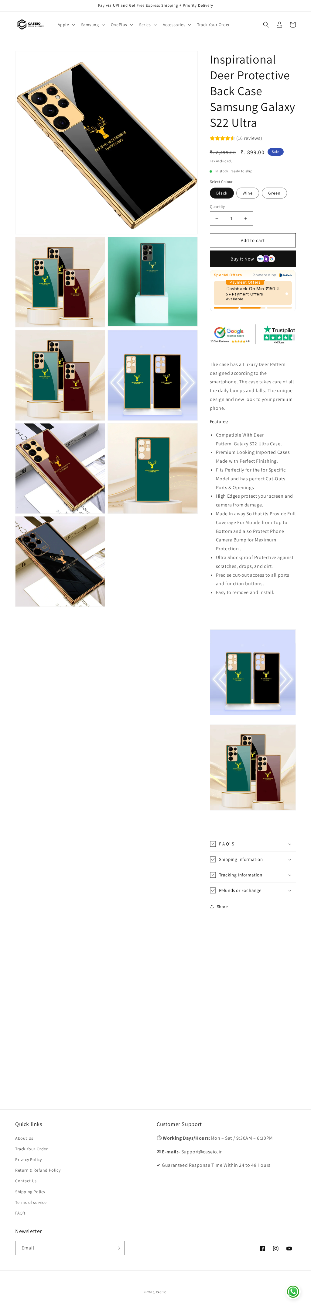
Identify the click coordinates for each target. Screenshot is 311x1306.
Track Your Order (31, 1149)
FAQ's (20, 1213)
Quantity (217, 206)
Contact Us (26, 1180)
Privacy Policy (28, 1159)
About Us (24, 1138)
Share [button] (222, 906)
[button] (65, 24)
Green (274, 193)
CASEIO (161, 1292)
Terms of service (31, 1202)
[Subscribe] (117, 1248)
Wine (248, 193)
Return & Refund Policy (37, 1170)
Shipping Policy (30, 1191)
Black (221, 193)
